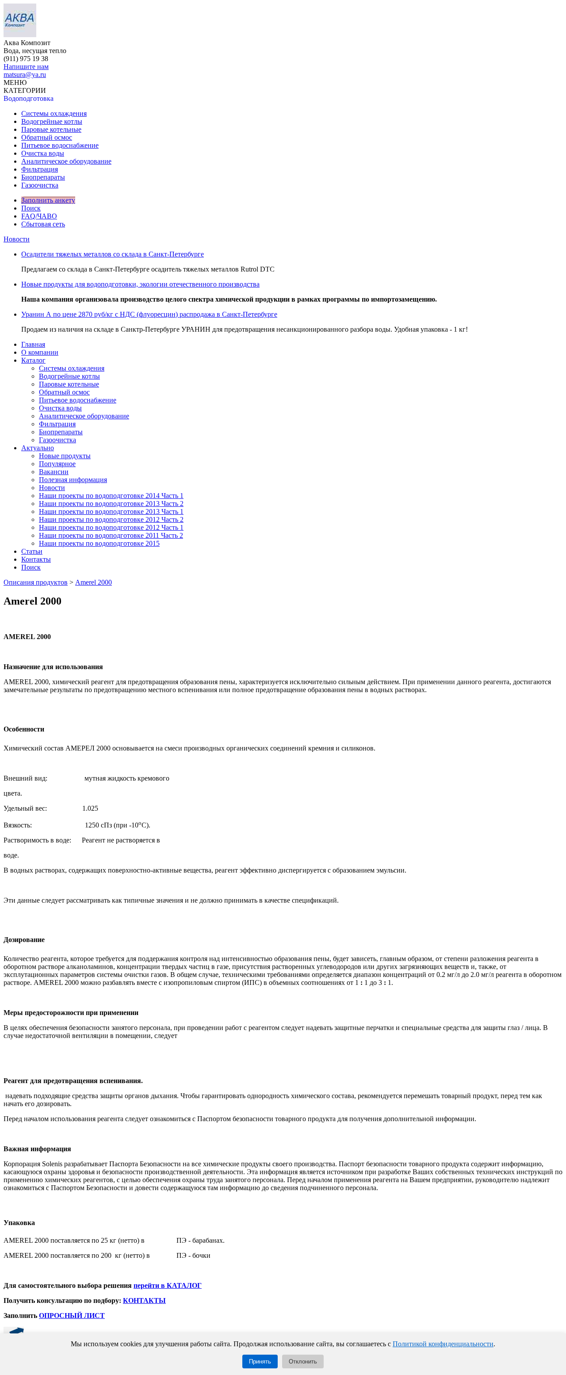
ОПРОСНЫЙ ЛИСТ (72, 1315)
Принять (260, 1361)
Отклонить (303, 1361)
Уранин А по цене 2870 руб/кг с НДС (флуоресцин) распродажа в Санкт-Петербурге (149, 314)
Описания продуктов (36, 582)
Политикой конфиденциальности (443, 1344)
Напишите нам (26, 66)
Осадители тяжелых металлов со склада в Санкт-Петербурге (112, 254)
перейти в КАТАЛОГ (168, 1285)
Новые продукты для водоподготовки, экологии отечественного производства (140, 284)
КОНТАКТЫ (144, 1300)
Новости (17, 239)
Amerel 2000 (93, 582)
